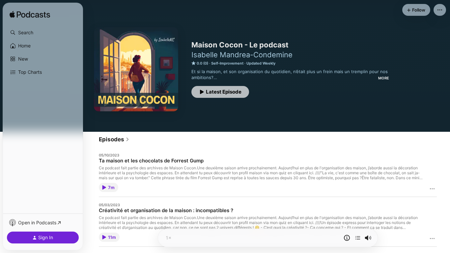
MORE (383, 78)
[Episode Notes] (347, 237)
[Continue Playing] (358, 237)
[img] (30, 15)
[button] (42, 32)
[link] (114, 139)
